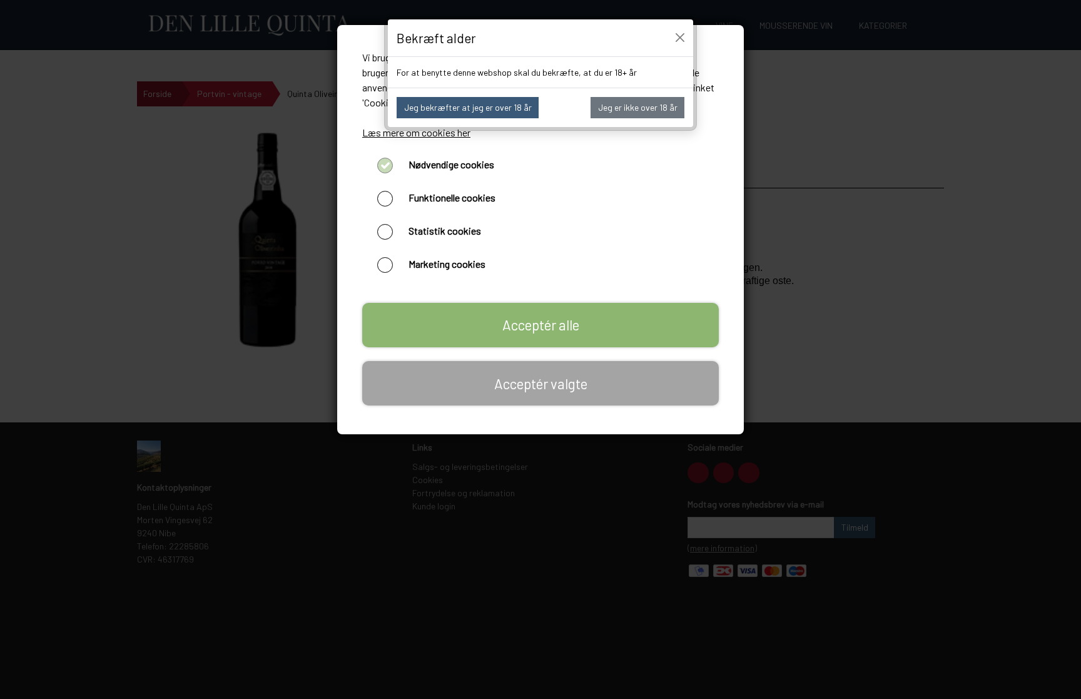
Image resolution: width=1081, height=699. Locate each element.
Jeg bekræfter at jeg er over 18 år (468, 107)
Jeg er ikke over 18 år (638, 107)
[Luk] (680, 37)
